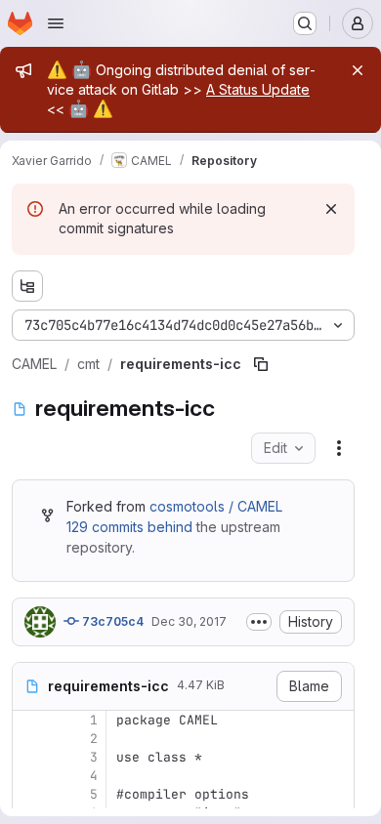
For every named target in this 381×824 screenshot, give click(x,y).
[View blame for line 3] (29, 757)
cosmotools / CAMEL (215, 506)
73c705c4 (111, 621)
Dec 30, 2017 (189, 621)
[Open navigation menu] (55, 23)
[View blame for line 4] (29, 775)
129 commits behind (129, 526)
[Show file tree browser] (27, 286)
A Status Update (258, 89)
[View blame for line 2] (29, 738)
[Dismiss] (331, 209)
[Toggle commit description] (259, 622)
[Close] (357, 70)
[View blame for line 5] (29, 794)
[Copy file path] (260, 364)
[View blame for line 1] (29, 720)
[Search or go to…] (305, 23)
